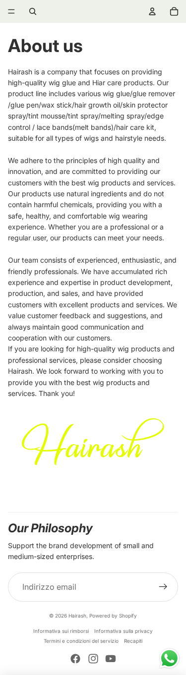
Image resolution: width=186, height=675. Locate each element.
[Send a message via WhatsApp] (169, 658)
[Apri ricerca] (33, 11)
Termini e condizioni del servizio (81, 641)
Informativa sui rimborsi (61, 631)
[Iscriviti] (163, 587)
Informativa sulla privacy (123, 631)
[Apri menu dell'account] (152, 11)
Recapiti (133, 641)
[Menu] (11, 11)
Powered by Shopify (113, 616)
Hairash (77, 616)
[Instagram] (93, 659)
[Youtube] (111, 659)
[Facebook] (75, 659)
